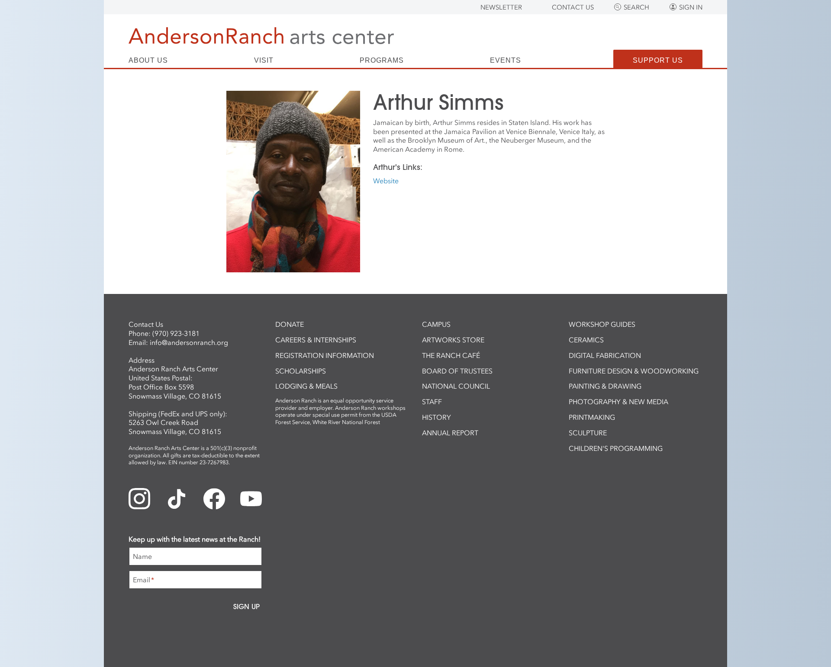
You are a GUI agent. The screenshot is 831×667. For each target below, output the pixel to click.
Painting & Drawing (605, 386)
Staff (432, 401)
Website (386, 180)
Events (505, 60)
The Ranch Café (451, 355)
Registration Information (324, 355)
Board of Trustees (457, 371)
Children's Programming (616, 448)
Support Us (658, 60)
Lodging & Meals (306, 386)
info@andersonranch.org (189, 342)
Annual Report (450, 432)
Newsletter (501, 7)
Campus (436, 324)
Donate (289, 324)
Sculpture (588, 432)
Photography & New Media (618, 401)
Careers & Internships (315, 339)
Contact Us (573, 7)
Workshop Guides (602, 324)
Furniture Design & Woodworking (634, 371)
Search (636, 7)
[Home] (261, 35)
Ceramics (586, 339)
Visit (264, 60)
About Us (148, 60)
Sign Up (246, 606)
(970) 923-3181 (176, 333)
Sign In (690, 7)
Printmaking (592, 417)
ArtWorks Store (453, 339)
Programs (382, 60)
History (436, 417)
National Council (456, 386)
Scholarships (300, 371)
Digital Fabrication (605, 355)
